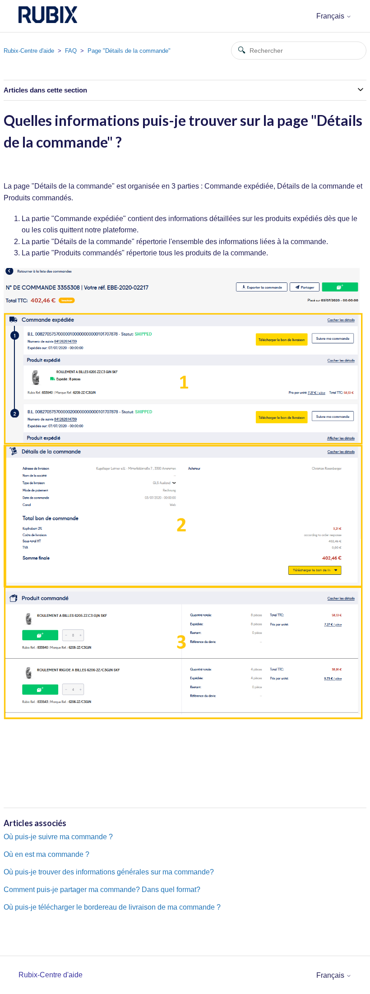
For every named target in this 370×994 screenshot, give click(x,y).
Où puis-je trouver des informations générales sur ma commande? (109, 872)
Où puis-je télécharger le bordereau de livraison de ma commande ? (112, 907)
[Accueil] (47, 20)
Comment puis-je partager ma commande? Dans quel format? (102, 889)
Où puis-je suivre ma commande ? (58, 837)
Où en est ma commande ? (46, 854)
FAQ (71, 50)
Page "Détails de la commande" (129, 50)
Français (331, 16)
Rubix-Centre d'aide (29, 50)
